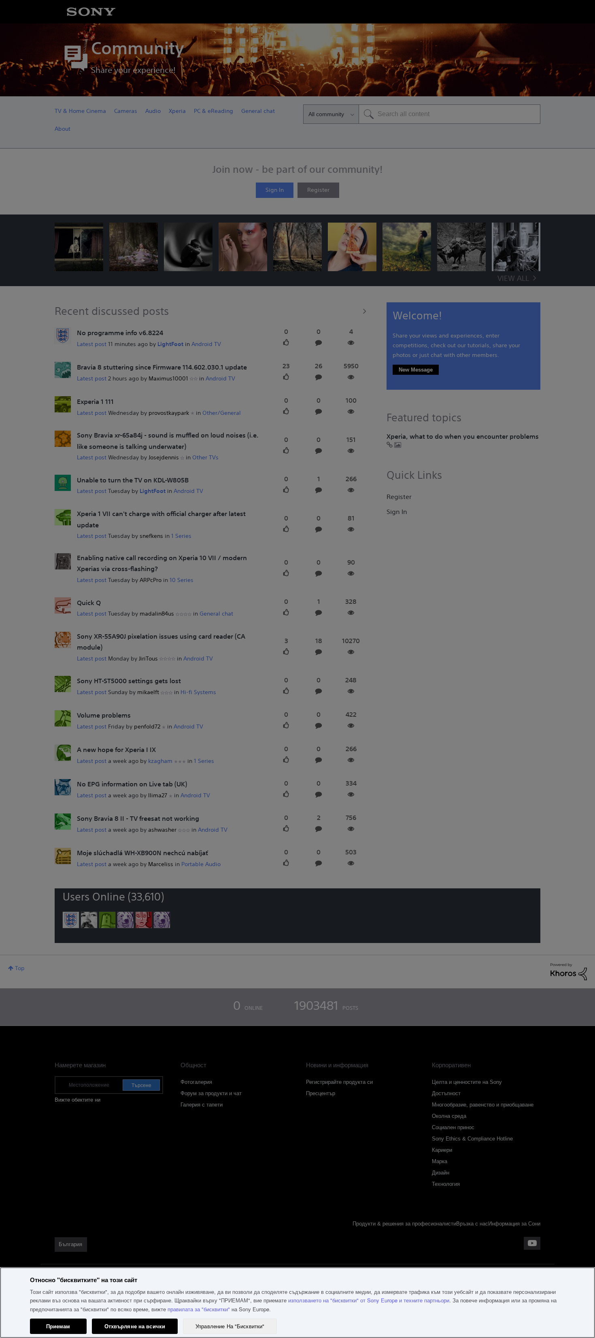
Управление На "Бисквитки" (230, 1326)
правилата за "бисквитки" (199, 1309)
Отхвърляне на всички (135, 1326)
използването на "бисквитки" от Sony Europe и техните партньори (368, 1300)
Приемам (58, 1326)
